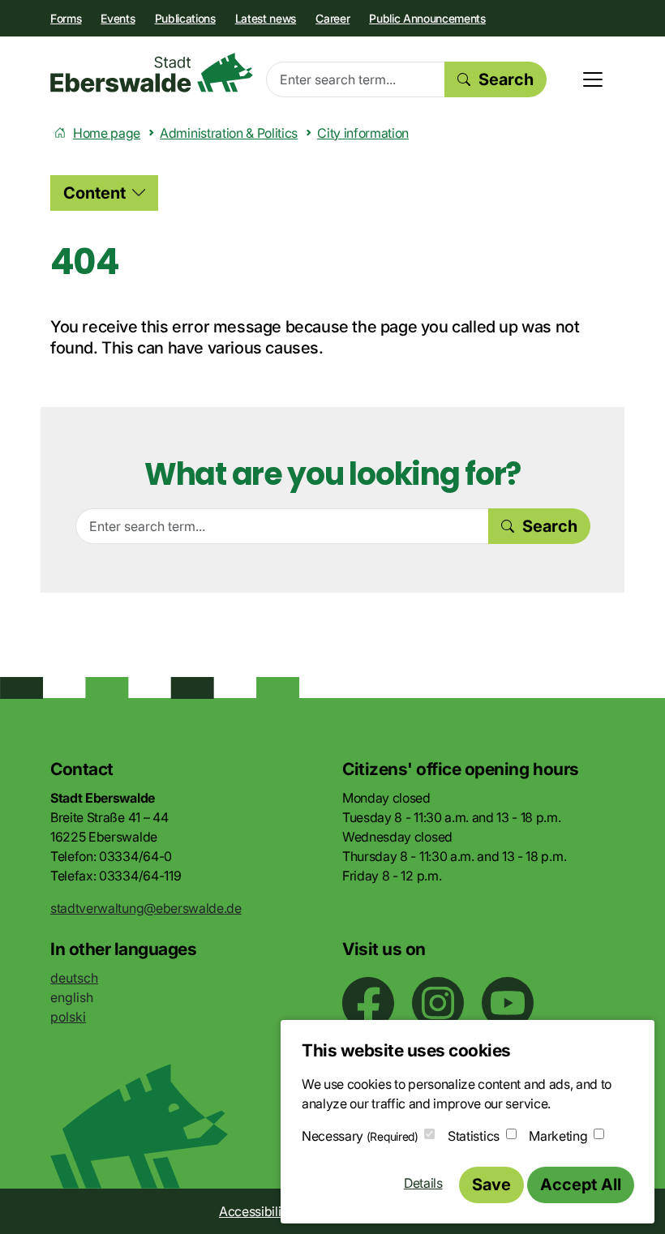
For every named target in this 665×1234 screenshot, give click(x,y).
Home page (106, 133)
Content (94, 193)
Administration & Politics (229, 133)
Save (491, 1184)
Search (506, 79)
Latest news (265, 18)
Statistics (474, 1136)
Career (332, 18)
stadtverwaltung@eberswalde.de (146, 908)
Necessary (360, 1136)
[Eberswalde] (151, 72)
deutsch (74, 978)
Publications (185, 18)
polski (68, 1017)
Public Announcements (427, 18)
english (71, 997)
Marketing (558, 1136)
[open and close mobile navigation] (593, 79)
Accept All (580, 1184)
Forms (65, 18)
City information (363, 133)
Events (118, 18)
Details (423, 1183)
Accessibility (255, 1211)
